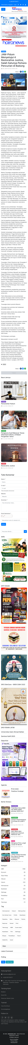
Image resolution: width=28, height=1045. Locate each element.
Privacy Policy (14, 1041)
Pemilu (23, 919)
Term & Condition (14, 1039)
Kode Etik (3, 995)
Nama (3, 479)
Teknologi (4, 902)
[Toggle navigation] (3, 9)
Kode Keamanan (6, 513)
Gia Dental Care (6, 915)
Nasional (4, 923)
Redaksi (3, 992)
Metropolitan (21, 911)
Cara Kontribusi (5, 1006)
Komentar (4, 500)
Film (11, 931)
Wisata (4, 935)
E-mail (3, 485)
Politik (15, 915)
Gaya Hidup (4, 875)
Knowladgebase (5, 1009)
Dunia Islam (18, 927)
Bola (11, 919)
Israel (11, 940)
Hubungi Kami (14, 1042)
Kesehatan (4, 889)
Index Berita (4, 4)
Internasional (4, 885)
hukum (4, 364)
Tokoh (19, 935)
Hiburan (3, 879)
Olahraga (3, 892)
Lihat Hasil (10, 962)
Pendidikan (4, 895)
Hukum (3, 882)
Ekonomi (3, 872)
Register (10, 4)
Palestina (4, 919)
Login (15, 4)
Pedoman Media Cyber (7, 998)
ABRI (2, 869)
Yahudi (11, 923)
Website (3, 493)
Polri (2, 899)
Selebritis (5, 940)
